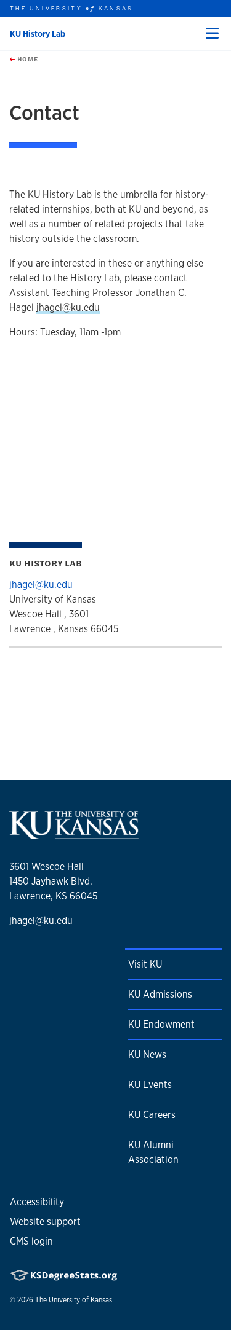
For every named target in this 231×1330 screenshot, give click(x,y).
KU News (147, 1054)
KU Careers (152, 1114)
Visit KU (145, 964)
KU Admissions (160, 994)
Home (26, 59)
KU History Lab (37, 33)
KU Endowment (161, 1024)
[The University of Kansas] (74, 834)
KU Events (150, 1084)
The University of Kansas (73, 1300)
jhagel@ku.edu (68, 307)
